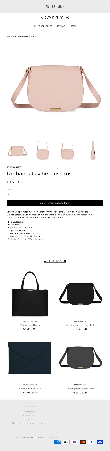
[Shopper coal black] (30, 294)
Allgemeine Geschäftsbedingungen (30, 423)
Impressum (30, 411)
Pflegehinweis (36, 239)
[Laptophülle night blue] (30, 357)
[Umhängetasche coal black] (80, 294)
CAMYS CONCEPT (14, 437)
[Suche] (47, 6)
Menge (10, 189)
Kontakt (60, 26)
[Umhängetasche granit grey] (80, 357)
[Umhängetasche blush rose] (17, 151)
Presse (72, 26)
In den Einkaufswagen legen (54, 203)
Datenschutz (29, 415)
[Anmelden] (54, 6)
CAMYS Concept (30, 321)
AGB (30, 419)
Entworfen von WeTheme (49, 437)
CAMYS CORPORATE (42, 26)
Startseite (10, 36)
